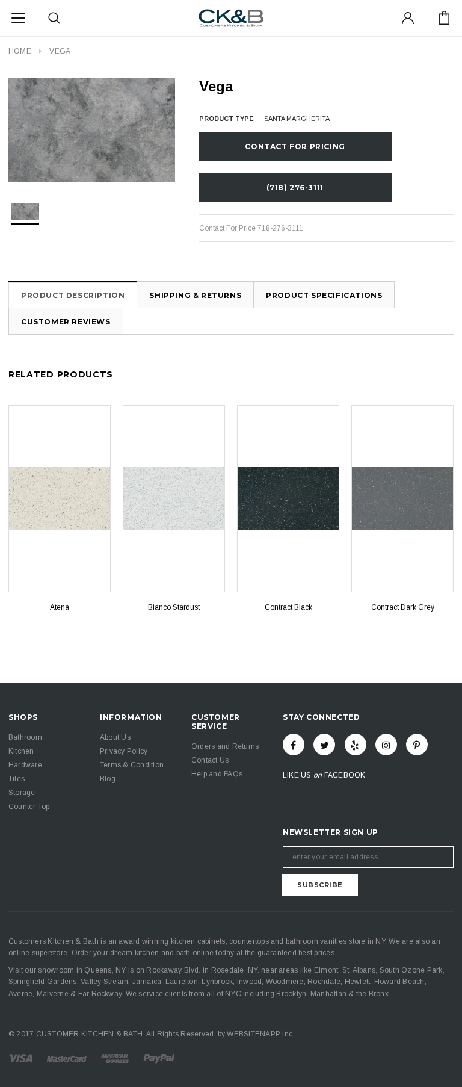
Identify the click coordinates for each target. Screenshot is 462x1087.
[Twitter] (324, 744)
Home (19, 51)
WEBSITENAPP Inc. (260, 1034)
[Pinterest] (417, 744)
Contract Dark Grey (402, 607)
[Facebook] (293, 744)
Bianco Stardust (174, 607)
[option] (91, 130)
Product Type (226, 118)
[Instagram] (386, 744)
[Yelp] (355, 744)
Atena (59, 607)
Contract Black (288, 607)
